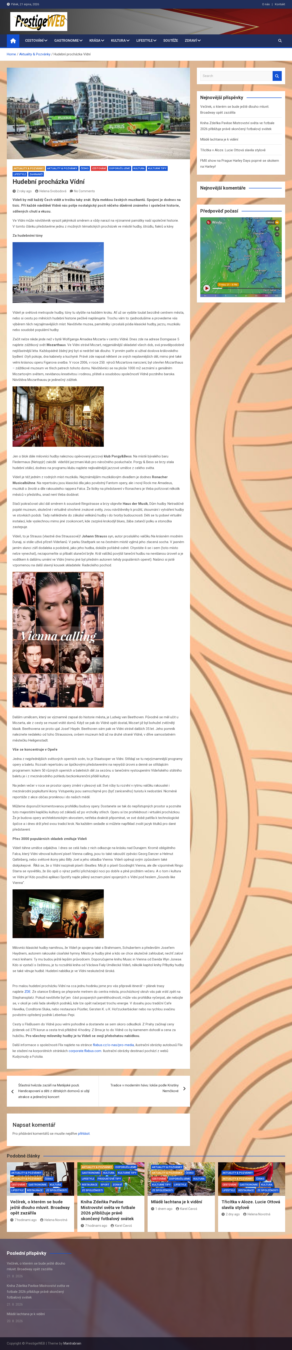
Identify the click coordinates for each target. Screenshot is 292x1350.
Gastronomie (66, 40)
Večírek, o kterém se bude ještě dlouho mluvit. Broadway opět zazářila (40, 1207)
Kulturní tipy (157, 168)
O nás (266, 4)
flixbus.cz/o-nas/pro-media (113, 1045)
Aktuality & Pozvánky (29, 168)
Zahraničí (36, 174)
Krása (94, 40)
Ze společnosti (56, 1190)
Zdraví (191, 40)
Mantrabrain (72, 1343)
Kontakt (280, 4)
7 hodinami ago (26, 1220)
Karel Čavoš (123, 1225)
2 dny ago (233, 1214)
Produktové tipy (109, 1178)
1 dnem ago (163, 1209)
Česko (85, 168)
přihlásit (84, 1134)
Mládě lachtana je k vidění (219, 139)
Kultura (118, 40)
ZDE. (27, 992)
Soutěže (170, 40)
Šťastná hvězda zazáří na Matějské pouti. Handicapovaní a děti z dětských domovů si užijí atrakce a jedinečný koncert (53, 1091)
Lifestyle (144, 40)
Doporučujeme (119, 168)
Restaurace (35, 1190)
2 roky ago (24, 191)
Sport (105, 1184)
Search (277, 76)
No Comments (84, 191)
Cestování (34, 40)
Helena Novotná (55, 1220)
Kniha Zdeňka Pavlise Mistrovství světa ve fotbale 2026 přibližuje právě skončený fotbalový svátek (108, 1210)
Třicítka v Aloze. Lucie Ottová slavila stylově (233, 150)
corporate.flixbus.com (85, 1051)
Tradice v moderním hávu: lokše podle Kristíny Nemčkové (144, 1088)
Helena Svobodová (52, 191)
